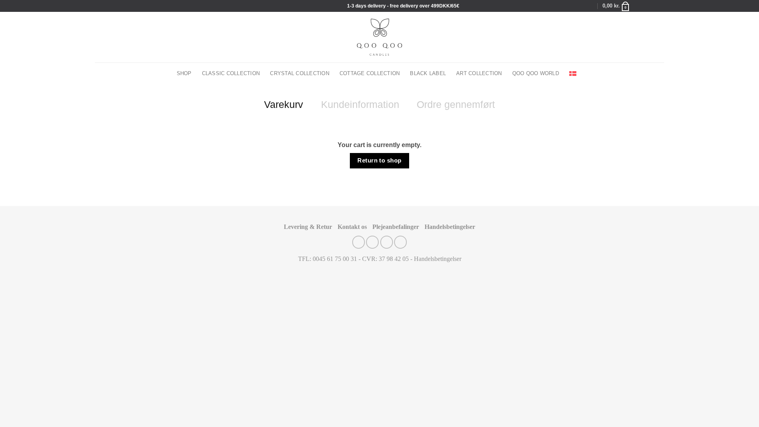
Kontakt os (352, 226)
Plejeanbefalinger (395, 226)
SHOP (184, 73)
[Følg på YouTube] (660, 5)
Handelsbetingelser (450, 226)
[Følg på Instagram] (645, 5)
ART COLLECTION (479, 73)
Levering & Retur (308, 226)
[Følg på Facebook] (638, 5)
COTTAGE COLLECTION (370, 73)
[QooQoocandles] (379, 37)
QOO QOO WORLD (535, 73)
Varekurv (283, 104)
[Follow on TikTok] (653, 5)
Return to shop (379, 160)
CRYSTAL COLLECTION (299, 73)
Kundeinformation (360, 104)
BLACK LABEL (428, 73)
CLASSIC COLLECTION (231, 73)
